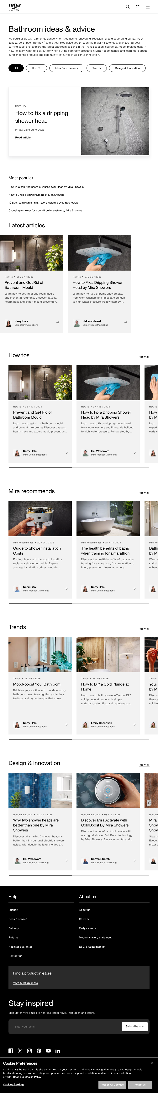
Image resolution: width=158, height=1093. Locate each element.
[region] (79, 1075)
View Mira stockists (25, 982)
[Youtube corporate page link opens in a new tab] (48, 1051)
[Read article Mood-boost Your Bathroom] (62, 724)
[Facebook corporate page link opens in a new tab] (10, 1051)
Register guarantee (20, 947)
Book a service (17, 919)
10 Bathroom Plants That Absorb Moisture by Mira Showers (43, 202)
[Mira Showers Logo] (15, 7)
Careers (84, 919)
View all (144, 357)
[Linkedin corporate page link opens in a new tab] (57, 1051)
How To (36, 68)
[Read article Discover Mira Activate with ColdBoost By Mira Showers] (130, 860)
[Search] (127, 7)
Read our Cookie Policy (27, 1077)
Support (13, 910)
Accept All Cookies (112, 1084)
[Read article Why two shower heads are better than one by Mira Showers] (62, 860)
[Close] (152, 1063)
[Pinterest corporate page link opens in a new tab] (39, 1051)
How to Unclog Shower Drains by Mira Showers (36, 195)
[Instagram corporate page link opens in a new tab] (29, 1051)
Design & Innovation (127, 68)
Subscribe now (135, 1026)
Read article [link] (23, 137)
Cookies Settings (13, 1084)
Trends (96, 68)
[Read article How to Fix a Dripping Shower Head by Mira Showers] (122, 322)
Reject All (140, 1084)
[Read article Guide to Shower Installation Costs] (62, 588)
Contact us (15, 956)
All (16, 68)
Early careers (87, 928)
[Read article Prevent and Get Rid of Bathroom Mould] (54, 322)
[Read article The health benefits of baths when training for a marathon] (130, 588)
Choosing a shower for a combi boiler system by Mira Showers (45, 210)
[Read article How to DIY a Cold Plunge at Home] (130, 724)
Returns (13, 937)
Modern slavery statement (95, 937)
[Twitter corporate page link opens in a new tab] (20, 1051)
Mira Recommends (66, 68)
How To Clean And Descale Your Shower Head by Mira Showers (46, 187)
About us (84, 910)
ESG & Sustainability (92, 947)
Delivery (13, 928)
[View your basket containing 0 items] (138, 6)
